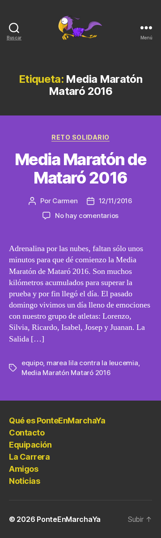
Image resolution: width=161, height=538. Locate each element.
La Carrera (29, 456)
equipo (32, 363)
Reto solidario (80, 137)
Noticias (24, 481)
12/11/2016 (115, 200)
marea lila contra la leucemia (92, 363)
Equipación (30, 444)
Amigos (23, 469)
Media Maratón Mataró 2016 (66, 372)
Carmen (64, 200)
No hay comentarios (87, 215)
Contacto (26, 432)
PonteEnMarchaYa (69, 519)
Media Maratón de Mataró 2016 (80, 168)
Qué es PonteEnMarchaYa (57, 420)
